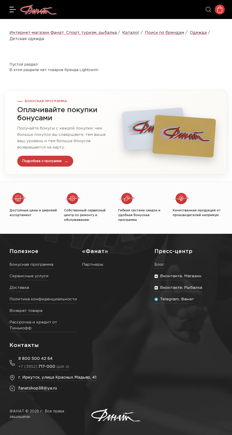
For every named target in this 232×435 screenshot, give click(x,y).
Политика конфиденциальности (43, 299)
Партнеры (92, 264)
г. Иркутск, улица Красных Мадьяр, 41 (57, 377)
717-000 (43, 366)
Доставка (19, 287)
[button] (116, 132)
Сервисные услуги (29, 276)
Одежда (198, 33)
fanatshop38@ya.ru (37, 388)
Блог (159, 264)
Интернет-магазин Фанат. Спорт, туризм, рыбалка (63, 33)
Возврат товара (26, 311)
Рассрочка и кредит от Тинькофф (33, 325)
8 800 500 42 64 (35, 359)
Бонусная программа (31, 264)
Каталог (131, 33)
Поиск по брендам (164, 33)
